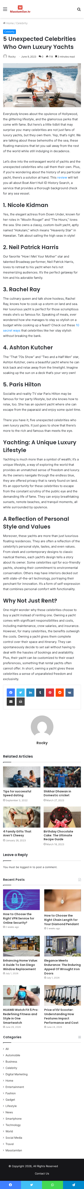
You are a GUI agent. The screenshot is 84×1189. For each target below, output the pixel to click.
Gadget (10, 1099)
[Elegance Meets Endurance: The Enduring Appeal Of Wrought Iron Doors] (62, 946)
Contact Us (42, 1173)
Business (11, 1061)
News (9, 1112)
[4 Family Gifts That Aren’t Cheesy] (21, 817)
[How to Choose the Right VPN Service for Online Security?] (21, 899)
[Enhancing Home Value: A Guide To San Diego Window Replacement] (21, 946)
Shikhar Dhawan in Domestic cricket (57, 793)
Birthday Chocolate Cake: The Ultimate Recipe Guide (58, 835)
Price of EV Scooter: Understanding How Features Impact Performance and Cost (61, 1016)
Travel (10, 1144)
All (7, 1049)
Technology (13, 1125)
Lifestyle (11, 1106)
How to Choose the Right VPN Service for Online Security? (18, 918)
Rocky (12, 56)
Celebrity (22, 23)
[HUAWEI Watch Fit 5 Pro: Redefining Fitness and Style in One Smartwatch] (21, 995)
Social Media (14, 1137)
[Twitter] (21, 692)
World (9, 1131)
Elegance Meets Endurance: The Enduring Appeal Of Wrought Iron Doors (62, 966)
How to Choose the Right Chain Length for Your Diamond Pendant (61, 919)
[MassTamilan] (20, 9)
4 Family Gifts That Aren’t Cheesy (17, 833)
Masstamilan (14, 1150)
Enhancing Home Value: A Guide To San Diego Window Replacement (20, 964)
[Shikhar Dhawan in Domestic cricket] (62, 776)
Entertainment (15, 1087)
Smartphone (14, 1118)
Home (10, 23)
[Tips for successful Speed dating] (21, 776)
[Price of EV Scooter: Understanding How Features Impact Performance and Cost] (62, 995)
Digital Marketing (17, 1074)
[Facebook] (11, 692)
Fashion (11, 1093)
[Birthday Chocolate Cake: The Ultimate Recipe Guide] (62, 817)
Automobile (13, 1055)
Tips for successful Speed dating (17, 793)
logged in (26, 867)
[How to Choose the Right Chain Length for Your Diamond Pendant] (62, 900)
